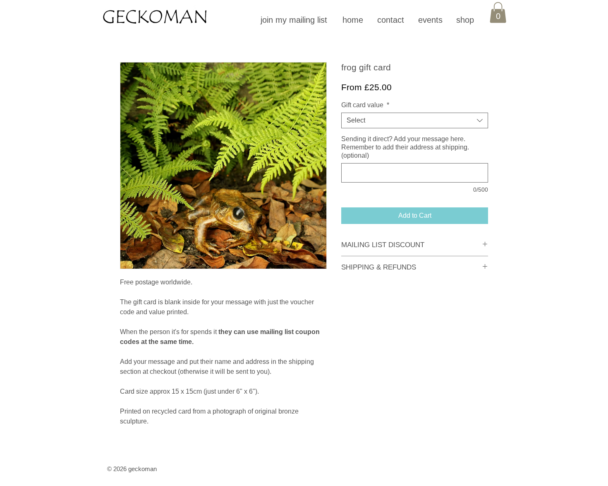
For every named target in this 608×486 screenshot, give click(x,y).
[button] (295, 20)
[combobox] (414, 120)
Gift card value (365, 104)
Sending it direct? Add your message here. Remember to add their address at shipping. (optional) (405, 147)
